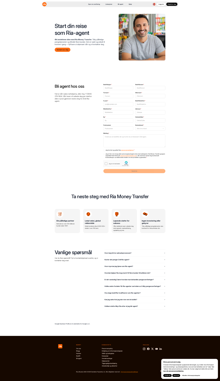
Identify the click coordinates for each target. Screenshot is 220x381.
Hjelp (130, 4)
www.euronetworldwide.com (128, 155)
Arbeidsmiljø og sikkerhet (109, 366)
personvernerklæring (127, 150)
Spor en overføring (94, 4)
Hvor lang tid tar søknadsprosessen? (118, 253)
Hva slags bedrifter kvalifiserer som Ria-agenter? (123, 293)
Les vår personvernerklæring (173, 371)
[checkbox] (104, 150)
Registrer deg (172, 4)
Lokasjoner (108, 4)
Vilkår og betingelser (108, 353)
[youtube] (156, 349)
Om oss (78, 348)
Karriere (78, 353)
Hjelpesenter (106, 361)
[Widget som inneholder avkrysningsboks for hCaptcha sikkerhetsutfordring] (116, 163)
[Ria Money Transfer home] (44, 4)
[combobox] (150, 128)
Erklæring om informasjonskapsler (112, 351)
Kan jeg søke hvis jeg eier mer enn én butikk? (121, 299)
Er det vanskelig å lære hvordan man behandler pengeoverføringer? (129, 280)
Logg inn (161, 4)
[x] (152, 349)
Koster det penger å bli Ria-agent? (117, 260)
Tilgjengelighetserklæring (109, 363)
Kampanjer (105, 356)
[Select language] (160, 371)
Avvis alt (176, 375)
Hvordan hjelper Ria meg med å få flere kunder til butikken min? (127, 273)
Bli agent (120, 4)
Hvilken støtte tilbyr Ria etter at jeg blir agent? (121, 306)
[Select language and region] (154, 4)
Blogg (78, 351)
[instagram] (144, 349)
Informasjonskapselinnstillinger (129, 372)
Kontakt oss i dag (62, 50)
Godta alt (167, 375)
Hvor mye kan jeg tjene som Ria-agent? (119, 266)
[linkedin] (160, 349)
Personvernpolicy (107, 348)
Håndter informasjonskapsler (191, 375)
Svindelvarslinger (107, 358)
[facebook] (148, 349)
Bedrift (78, 356)
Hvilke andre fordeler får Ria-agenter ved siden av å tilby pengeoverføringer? (133, 286)
